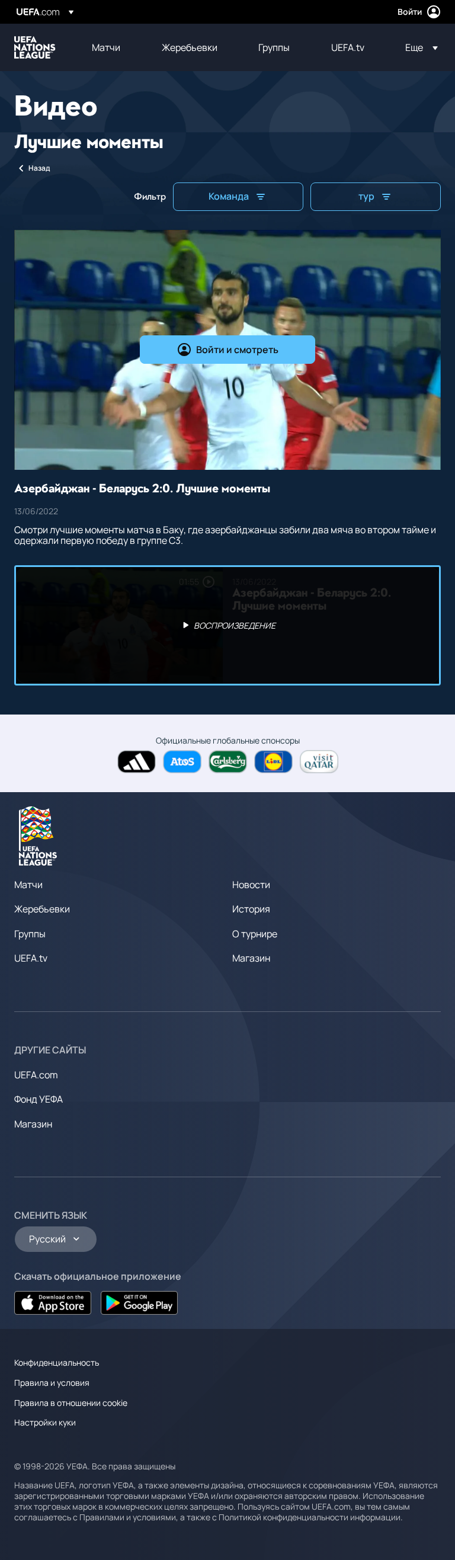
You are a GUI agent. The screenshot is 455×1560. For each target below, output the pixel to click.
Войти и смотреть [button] (237, 349)
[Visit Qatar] (319, 761)
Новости (251, 884)
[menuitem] (112, 47)
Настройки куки (45, 1422)
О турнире (254, 933)
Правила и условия (51, 1382)
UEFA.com (36, 1074)
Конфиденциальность (56, 1362)
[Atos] (182, 761)
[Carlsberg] (228, 761)
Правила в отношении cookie (70, 1402)
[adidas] (136, 761)
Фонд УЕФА (38, 1099)
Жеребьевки (42, 908)
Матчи (28, 884)
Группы (30, 933)
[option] (227, 625)
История (251, 908)
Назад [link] (39, 168)
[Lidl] (273, 761)
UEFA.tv (30, 958)
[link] (106, 47)
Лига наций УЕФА (35, 47)
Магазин (251, 958)
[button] (418, 47)
